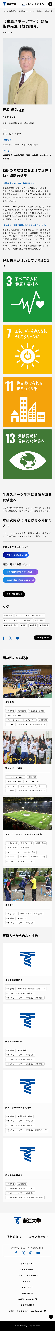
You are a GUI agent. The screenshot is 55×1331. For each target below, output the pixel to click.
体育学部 (8, 615)
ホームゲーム (13, 848)
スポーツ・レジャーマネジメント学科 (21, 720)
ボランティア (13, 843)
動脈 (24, 625)
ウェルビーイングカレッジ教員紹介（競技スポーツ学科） (27, 1130)
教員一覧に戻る (13, 594)
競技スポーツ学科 (14, 715)
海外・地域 (41, 843)
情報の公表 (26, 1287)
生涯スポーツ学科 (37, 711)
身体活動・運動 (11, 625)
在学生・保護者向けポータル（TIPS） (26, 1311)
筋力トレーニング (32, 781)
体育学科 (43, 720)
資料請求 (12, 1236)
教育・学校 (12, 914)
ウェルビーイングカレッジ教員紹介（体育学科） (26, 1064)
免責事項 (26, 1282)
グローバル (12, 857)
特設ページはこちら (15, 555)
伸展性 (33, 625)
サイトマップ (26, 1264)
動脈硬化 (45, 625)
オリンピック (27, 843)
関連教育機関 (26, 1305)
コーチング (12, 786)
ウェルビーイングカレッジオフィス (31, 615)
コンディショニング (28, 786)
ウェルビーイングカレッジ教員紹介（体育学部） (26, 998)
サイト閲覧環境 (26, 1270)
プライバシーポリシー (26, 1276)
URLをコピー (43, 637)
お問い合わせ (37, 1236)
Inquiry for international (18, 580)
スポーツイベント (39, 857)
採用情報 (26, 1293)
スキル (43, 786)
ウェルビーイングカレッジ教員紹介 (18, 620)
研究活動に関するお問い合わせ (20, 572)
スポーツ (11, 725)
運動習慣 (40, 620)
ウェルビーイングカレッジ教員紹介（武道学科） (26, 1198)
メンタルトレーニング (16, 777)
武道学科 (22, 711)
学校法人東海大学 (26, 1299)
